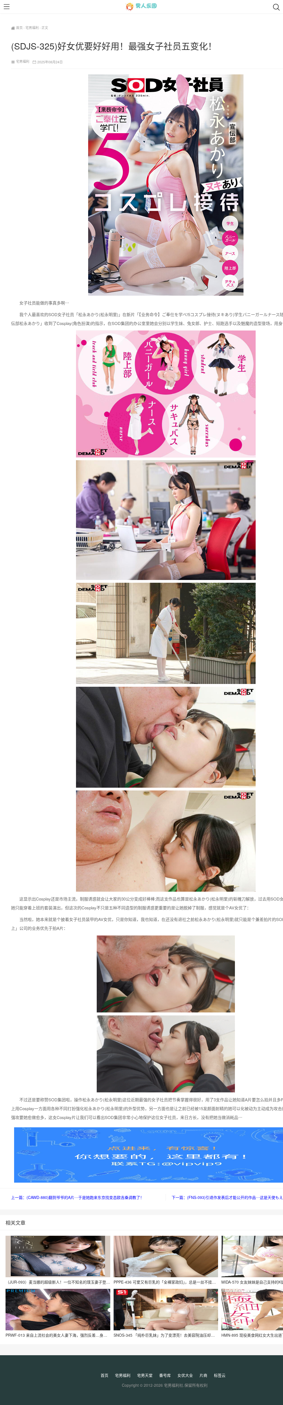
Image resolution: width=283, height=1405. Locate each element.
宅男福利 (32, 27)
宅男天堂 (145, 1375)
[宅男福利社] (141, 6)
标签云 (220, 1375)
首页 (19, 27)
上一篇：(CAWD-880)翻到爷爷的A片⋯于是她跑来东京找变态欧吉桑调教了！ (77, 1197)
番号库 (165, 1375)
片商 (203, 1375)
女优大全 (185, 1375)
